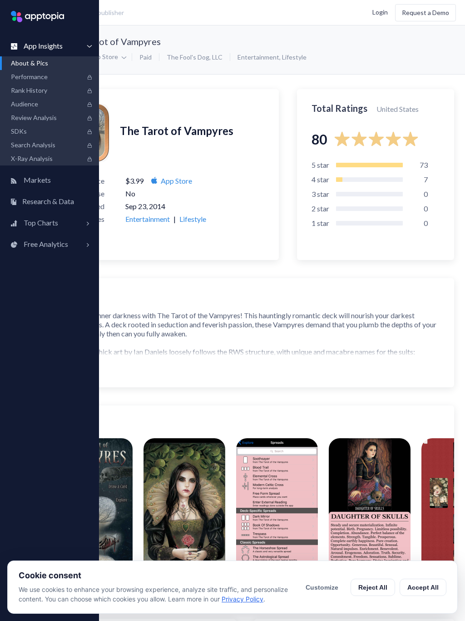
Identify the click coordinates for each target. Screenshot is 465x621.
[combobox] (170, 13)
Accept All (423, 587)
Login (380, 11)
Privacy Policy (242, 599)
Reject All (372, 587)
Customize (322, 587)
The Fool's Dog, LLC (195, 57)
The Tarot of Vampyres (114, 41)
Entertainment (258, 57)
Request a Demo (425, 12)
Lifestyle (294, 57)
